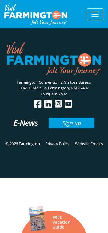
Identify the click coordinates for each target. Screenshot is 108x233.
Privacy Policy (57, 143)
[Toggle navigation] (95, 14)
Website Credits (89, 143)
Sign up (71, 123)
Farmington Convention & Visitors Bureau (54, 82)
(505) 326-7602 (54, 93)
